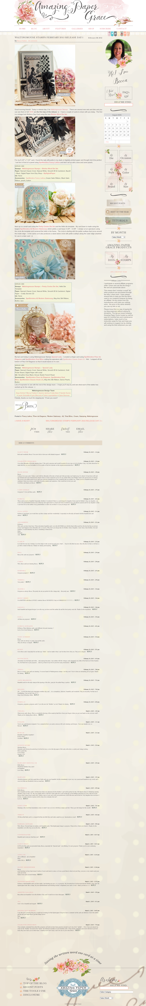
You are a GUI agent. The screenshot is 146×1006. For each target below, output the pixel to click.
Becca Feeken (32, 393)
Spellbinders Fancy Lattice (35, 178)
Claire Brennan (64, 395)
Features (60, 29)
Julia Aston (55, 393)
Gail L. (20, 617)
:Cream (75, 416)
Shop (91, 29)
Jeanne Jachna (44, 393)
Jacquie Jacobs (24, 745)
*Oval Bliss (68, 416)
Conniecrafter (24, 835)
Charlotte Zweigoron (27, 461)
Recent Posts (33, 987)
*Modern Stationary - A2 (55, 416)
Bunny (20, 649)
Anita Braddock (25, 680)
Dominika (22, 570)
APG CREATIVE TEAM (118, 272)
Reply (63, 454)
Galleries (77, 29)
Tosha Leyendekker (50, 395)
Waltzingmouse (92, 416)
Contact (122, 29)
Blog (34, 29)
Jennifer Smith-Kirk (26, 881)
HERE (31, 112)
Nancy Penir (23, 452)
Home (22, 29)
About (46, 29)
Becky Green (23, 598)
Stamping (82, 416)
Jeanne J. (21, 589)
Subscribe (105, 29)
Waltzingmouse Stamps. (59, 109)
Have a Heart (22, 421)
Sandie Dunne (65, 393)
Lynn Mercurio (36, 395)
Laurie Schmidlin (24, 395)
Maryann (21, 777)
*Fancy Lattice (27, 416)
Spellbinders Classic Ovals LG (74, 359)
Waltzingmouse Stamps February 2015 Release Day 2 (74, 421)
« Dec (107, 142)
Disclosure (31, 995)
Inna (20, 552)
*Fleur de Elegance (39, 416)
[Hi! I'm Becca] (118, 61)
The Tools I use (34, 991)
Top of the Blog (35, 983)
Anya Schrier (20, 393)
